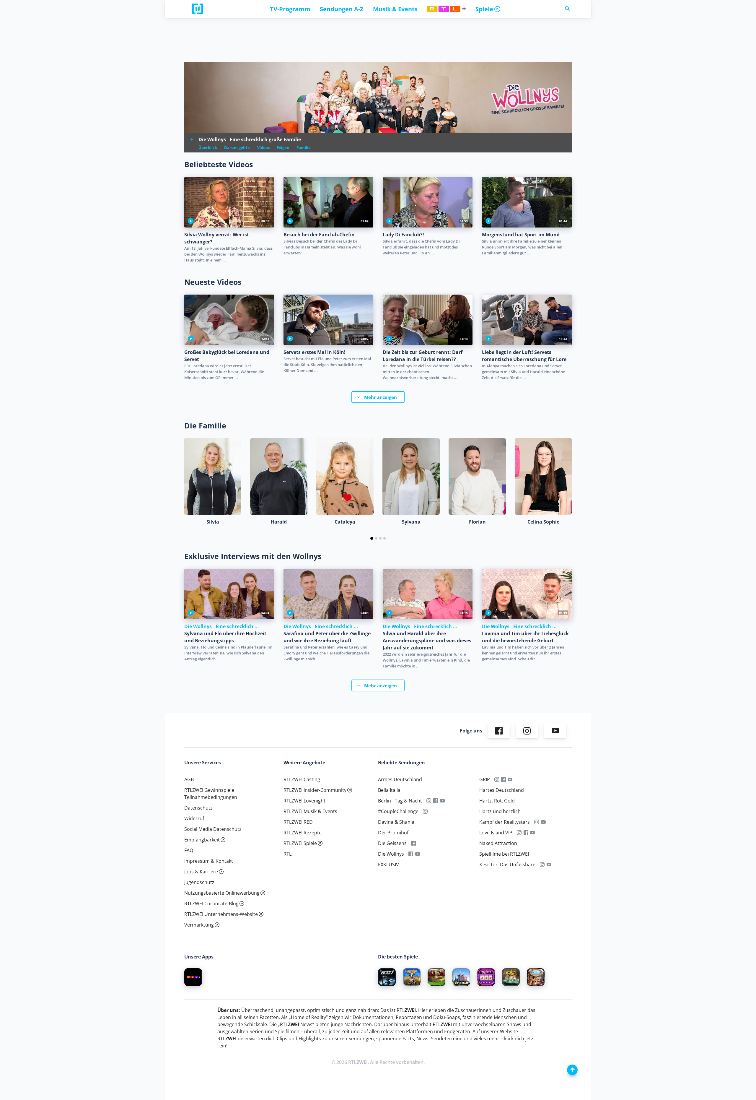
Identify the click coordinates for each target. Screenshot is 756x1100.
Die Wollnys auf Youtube (417, 854)
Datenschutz (198, 808)
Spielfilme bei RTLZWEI (504, 854)
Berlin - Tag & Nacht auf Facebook (435, 800)
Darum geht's (237, 147)
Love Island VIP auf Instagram (519, 832)
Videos (263, 147)
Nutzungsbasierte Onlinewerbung (222, 893)
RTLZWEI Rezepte (303, 832)
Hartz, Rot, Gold (497, 800)
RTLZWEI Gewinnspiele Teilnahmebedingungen (210, 793)
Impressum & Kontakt (208, 861)
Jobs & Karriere (201, 871)
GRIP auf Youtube (510, 779)
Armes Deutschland (400, 779)
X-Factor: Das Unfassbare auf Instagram (542, 864)
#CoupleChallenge (398, 811)
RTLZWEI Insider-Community (315, 790)
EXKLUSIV (388, 864)
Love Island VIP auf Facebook (525, 832)
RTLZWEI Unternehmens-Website (221, 914)
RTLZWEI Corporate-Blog (211, 903)
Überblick (207, 147)
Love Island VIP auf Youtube (532, 832)
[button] (371, 538)
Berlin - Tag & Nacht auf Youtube (442, 800)
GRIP (484, 779)
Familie (303, 147)
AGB (189, 779)
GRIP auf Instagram (496, 779)
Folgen (283, 147)
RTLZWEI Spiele (300, 843)
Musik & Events (395, 9)
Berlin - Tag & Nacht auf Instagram (429, 800)
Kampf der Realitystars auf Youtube (543, 822)
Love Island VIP (495, 832)
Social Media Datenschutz (213, 829)
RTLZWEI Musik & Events (310, 811)
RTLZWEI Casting (302, 779)
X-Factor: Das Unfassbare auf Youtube (548, 864)
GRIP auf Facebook (503, 779)
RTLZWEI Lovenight (304, 800)
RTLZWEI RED (298, 822)
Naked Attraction (498, 843)
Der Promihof (393, 832)
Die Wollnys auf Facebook (411, 854)
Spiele (484, 9)
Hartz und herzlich (500, 811)
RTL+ (289, 854)
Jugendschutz (199, 882)
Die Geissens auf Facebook (413, 843)
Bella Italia (389, 790)
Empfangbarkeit (202, 839)
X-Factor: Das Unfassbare (507, 864)
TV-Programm (290, 9)
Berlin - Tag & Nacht (400, 800)
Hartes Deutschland (501, 790)
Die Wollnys (391, 854)
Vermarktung (199, 925)
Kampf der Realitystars (504, 822)
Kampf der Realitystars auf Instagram (536, 822)
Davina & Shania (396, 822)
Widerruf (194, 818)
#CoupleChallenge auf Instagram (425, 811)
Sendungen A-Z (342, 9)
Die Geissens (392, 843)
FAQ (188, 850)
